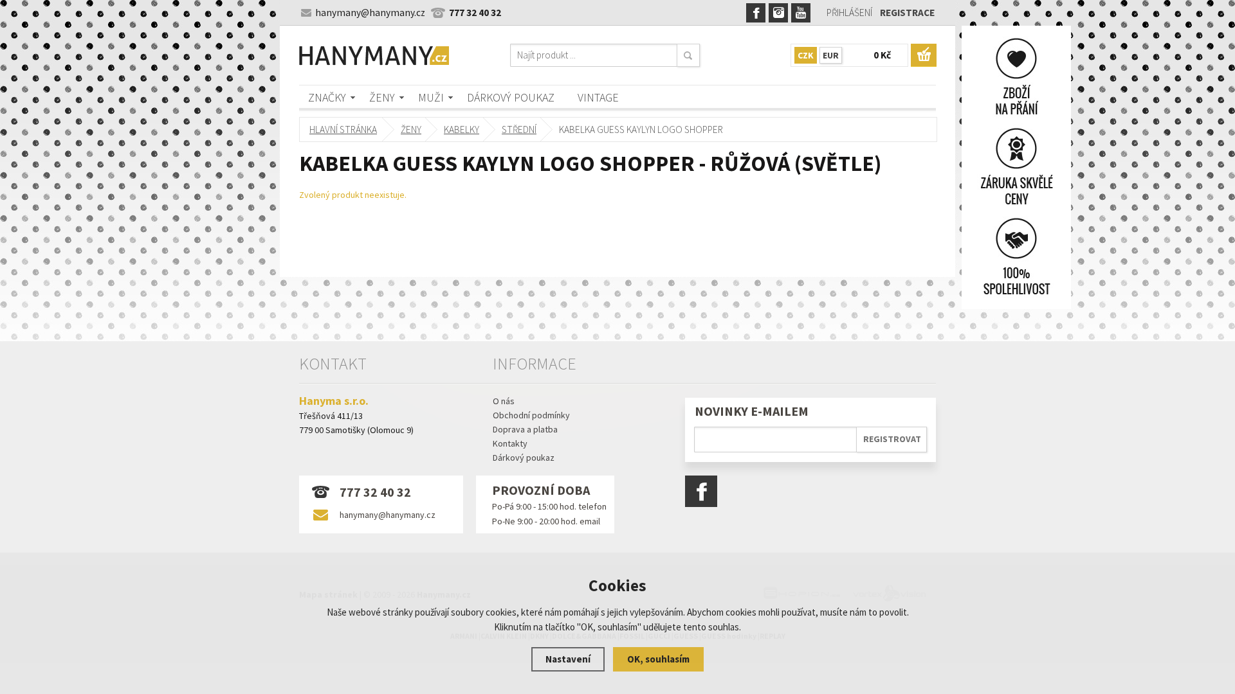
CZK (806, 55)
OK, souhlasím (658, 659)
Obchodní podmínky (531, 415)
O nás (504, 401)
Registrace (907, 12)
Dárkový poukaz (510, 97)
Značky (327, 97)
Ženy (382, 97)
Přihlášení (849, 12)
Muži (431, 97)
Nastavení (567, 659)
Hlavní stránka (343, 129)
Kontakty (510, 443)
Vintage (598, 97)
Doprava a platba (525, 429)
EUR (831, 55)
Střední (519, 129)
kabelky (461, 129)
